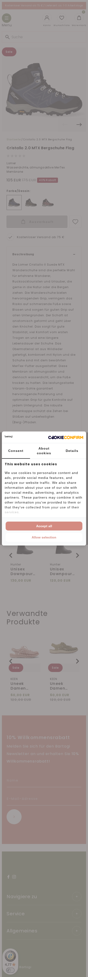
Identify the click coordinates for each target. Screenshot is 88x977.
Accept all (44, 526)
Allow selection (44, 537)
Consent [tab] (15, 451)
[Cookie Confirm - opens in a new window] (65, 437)
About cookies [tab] (44, 451)
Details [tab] (72, 451)
